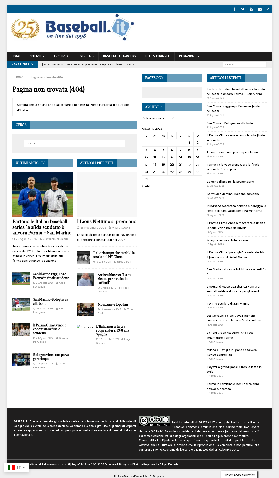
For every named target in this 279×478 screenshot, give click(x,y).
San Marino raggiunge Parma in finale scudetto (51, 276)
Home (15, 56)
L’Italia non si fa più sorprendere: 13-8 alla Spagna (112, 330)
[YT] (251, 9)
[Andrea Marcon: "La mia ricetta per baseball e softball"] (85, 279)
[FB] (234, 9)
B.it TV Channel (157, 56)
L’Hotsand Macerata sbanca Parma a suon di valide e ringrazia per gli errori (233, 289)
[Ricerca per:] (245, 64)
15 (189, 157)
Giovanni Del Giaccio (56, 239)
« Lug (146, 185)
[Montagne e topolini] (85, 309)
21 (180, 164)
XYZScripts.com (157, 476)
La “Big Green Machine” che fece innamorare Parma (230, 335)
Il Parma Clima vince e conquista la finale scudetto (49, 329)
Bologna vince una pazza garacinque (51, 357)
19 (163, 164)
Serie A (85, 56)
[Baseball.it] (71, 40)
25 (155, 172)
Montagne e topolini (113, 304)
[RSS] (268, 9)
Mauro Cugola (121, 227)
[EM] (260, 9)
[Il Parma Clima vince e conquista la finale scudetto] (21, 329)
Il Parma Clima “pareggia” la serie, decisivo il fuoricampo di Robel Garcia (236, 254)
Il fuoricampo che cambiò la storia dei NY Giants (114, 255)
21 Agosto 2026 (44, 363)
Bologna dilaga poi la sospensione (230, 181)
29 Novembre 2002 (93, 227)
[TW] (243, 9)
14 (180, 157)
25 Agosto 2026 (44, 283)
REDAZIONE (187, 56)
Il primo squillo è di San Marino (228, 303)
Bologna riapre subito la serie (227, 240)
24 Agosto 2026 (44, 308)
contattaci (146, 436)
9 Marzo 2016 (108, 288)
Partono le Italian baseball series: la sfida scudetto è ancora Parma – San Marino (41, 227)
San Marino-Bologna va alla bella (50, 301)
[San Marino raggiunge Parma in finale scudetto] (21, 278)
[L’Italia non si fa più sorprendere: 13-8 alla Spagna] (85, 327)
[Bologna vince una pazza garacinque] (21, 359)
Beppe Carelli (124, 262)
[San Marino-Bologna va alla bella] (21, 304)
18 (155, 164)
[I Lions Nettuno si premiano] (107, 194)
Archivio (60, 56)
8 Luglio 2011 (103, 262)
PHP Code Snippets (123, 476)
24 (146, 172)
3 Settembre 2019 (109, 339)
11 (154, 157)
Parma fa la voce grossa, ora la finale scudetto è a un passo (233, 167)
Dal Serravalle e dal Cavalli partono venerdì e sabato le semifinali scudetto (234, 318)
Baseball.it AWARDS (119, 56)
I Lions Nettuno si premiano (106, 221)
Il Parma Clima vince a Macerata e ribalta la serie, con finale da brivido (236, 225)
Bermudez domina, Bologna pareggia (233, 193)
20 (172, 164)
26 (163, 172)
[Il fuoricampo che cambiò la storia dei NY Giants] (83, 257)
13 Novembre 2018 (111, 309)
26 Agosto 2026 (26, 239)
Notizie (35, 56)
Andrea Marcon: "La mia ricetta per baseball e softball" (115, 279)
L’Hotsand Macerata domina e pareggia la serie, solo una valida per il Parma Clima (236, 208)
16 (197, 157)
